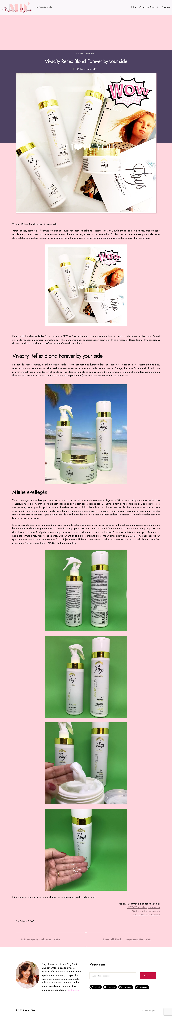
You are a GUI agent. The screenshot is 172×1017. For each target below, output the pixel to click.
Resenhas (90, 53)
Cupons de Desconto (149, 7)
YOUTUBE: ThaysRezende (146, 914)
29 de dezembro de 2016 (88, 69)
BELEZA (79, 53)
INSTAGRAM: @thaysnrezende (143, 907)
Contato (166, 7)
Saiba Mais (73, 990)
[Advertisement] (86, 32)
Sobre (133, 7)
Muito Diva (29, 1010)
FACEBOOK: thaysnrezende (145, 911)
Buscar (148, 975)
